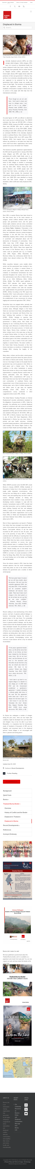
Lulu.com (21, 959)
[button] (17, 773)
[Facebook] (26, 1105)
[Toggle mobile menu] (31, 11)
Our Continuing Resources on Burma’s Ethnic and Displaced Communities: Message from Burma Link (17, 1117)
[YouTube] (26, 1113)
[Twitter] (26, 1109)
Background (7, 791)
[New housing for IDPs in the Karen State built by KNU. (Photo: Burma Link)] (17, 736)
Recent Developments (18, 768)
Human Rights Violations (13, 228)
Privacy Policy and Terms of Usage (14, 1162)
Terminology (27, 1162)
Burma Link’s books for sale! (11, 951)
